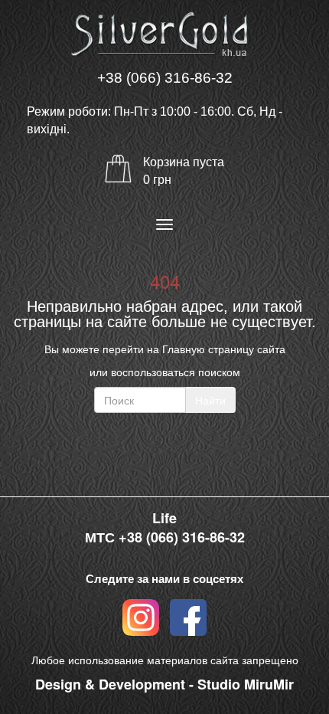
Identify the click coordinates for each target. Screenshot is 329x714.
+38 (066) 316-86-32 (165, 78)
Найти (210, 400)
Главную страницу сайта (223, 348)
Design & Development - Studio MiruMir (164, 684)
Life (164, 518)
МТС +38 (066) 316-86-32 (165, 537)
